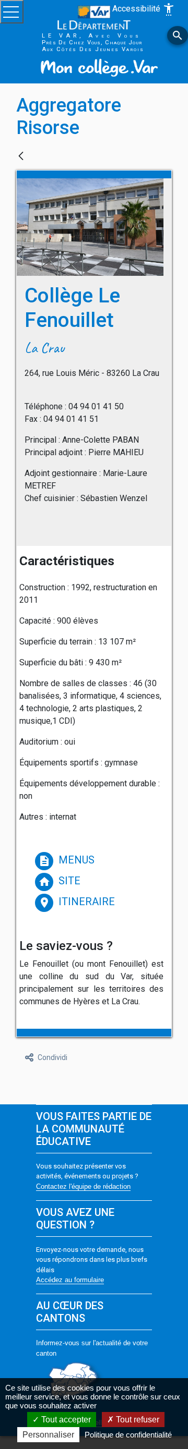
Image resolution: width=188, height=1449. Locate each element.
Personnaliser (48, 1434)
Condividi (52, 1057)
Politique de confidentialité (128, 1434)
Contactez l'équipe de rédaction (83, 1186)
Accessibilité (143, 9)
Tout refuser (136, 1419)
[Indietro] (21, 157)
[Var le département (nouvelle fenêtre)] (94, 17)
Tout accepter (65, 1419)
